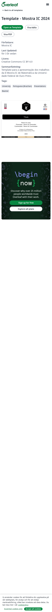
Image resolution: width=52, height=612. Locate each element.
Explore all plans (26, 209)
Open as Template (12, 27)
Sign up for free (26, 202)
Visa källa (31, 27)
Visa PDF (8, 34)
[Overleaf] (10, 4)
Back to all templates (12, 10)
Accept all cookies (33, 609)
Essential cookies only (13, 609)
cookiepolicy (23, 605)
